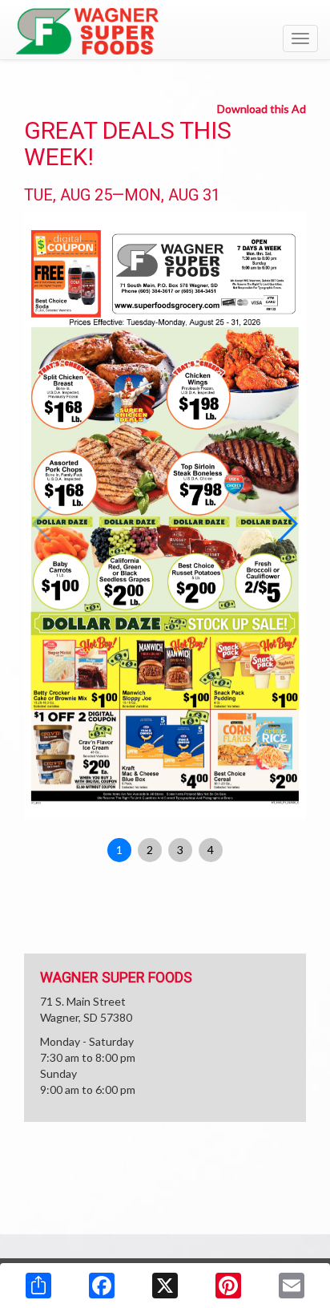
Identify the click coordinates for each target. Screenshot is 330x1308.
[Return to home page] (165, 31)
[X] (165, 1286)
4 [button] (210, 849)
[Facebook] (102, 1286)
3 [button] (180, 849)
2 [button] (150, 849)
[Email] (292, 1286)
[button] (287, 523)
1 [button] (119, 849)
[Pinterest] (228, 1286)
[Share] (38, 1286)
